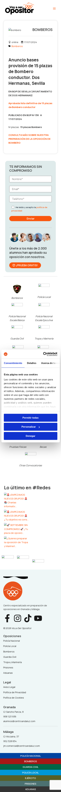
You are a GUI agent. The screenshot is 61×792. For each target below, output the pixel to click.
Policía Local (44, 296)
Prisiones (30, 783)
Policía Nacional (30, 755)
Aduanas (30, 789)
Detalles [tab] (31, 363)
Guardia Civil (17, 338)
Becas (43, 446)
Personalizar (28, 426)
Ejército (30, 778)
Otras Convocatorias (30, 465)
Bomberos (17, 46)
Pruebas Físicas (17, 446)
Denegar (30, 436)
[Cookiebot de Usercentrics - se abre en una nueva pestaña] (43, 354)
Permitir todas (30, 417)
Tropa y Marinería (44, 338)
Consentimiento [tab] (13, 363)
